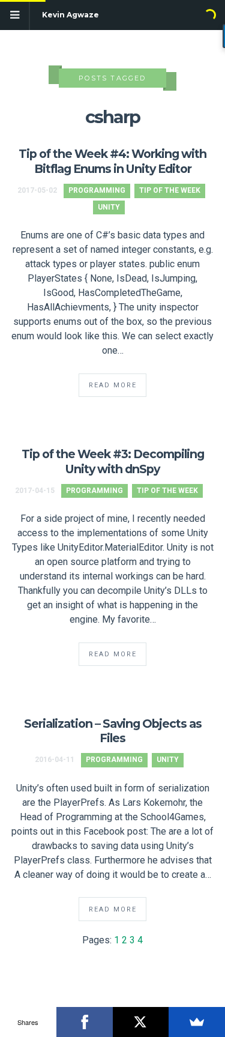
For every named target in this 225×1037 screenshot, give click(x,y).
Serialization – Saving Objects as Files (113, 731)
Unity (109, 207)
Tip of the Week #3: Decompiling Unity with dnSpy (113, 461)
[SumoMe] (197, 1022)
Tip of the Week (169, 190)
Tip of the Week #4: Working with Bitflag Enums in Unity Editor (112, 161)
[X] (141, 1022)
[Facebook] (84, 1022)
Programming (96, 190)
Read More (113, 385)
